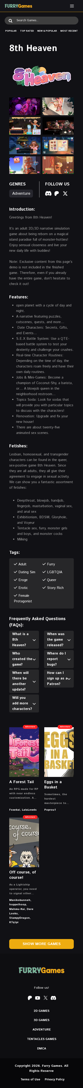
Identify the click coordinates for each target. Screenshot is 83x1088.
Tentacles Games (41, 1039)
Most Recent (69, 31)
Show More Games (42, 944)
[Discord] (53, 998)
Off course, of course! (22, 875)
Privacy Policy (54, 1079)
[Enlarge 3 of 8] (34, 123)
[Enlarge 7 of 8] (34, 162)
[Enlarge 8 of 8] (67, 162)
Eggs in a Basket (53, 784)
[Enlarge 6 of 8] (67, 142)
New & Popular (47, 31)
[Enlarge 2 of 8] (67, 103)
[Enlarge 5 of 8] (34, 142)
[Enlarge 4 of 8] (67, 123)
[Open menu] (72, 5)
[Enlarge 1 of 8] (34, 103)
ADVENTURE (42, 1029)
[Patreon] (30, 998)
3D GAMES (41, 1020)
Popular (11, 31)
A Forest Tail (21, 782)
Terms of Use (30, 1079)
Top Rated (27, 31)
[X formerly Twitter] (45, 998)
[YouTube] (38, 998)
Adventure (21, 193)
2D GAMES (41, 1011)
